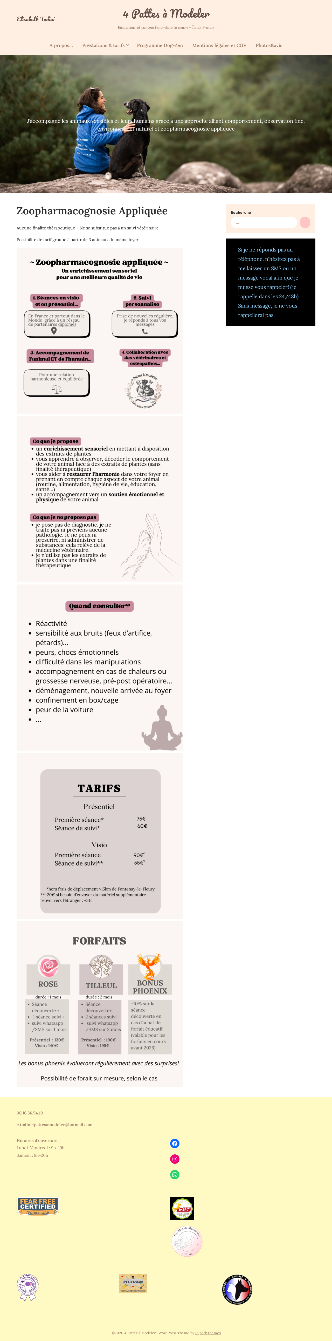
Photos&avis (269, 45)
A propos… (61, 45)
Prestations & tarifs (103, 45)
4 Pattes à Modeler (166, 13)
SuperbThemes (208, 1333)
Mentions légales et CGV (219, 45)
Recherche (241, 212)
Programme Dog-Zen (160, 45)
